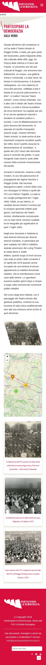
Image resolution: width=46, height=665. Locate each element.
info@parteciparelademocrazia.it (23, 640)
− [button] (7, 360)
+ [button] (7, 356)
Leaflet (39, 416)
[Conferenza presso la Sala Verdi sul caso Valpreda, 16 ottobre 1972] (23, 496)
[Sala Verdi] (23, 333)
